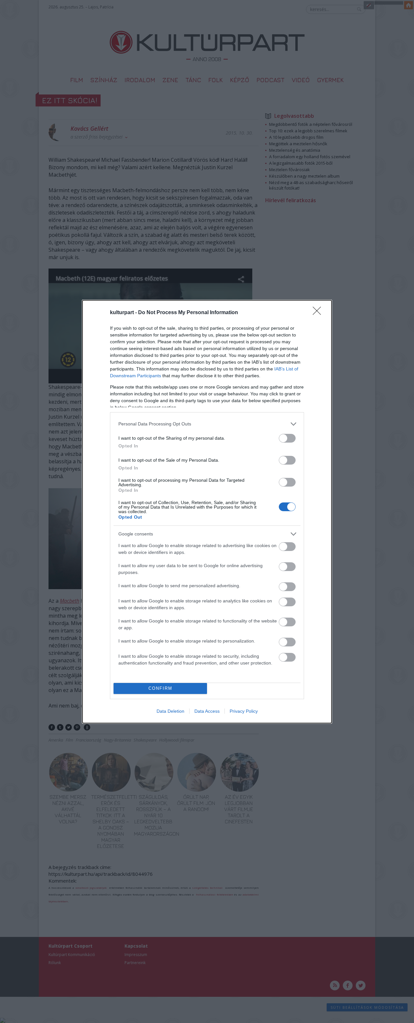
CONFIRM (160, 688)
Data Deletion (170, 711)
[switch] (287, 438)
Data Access (207, 711)
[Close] (319, 313)
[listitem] (207, 424)
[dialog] (207, 511)
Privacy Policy (244, 711)
